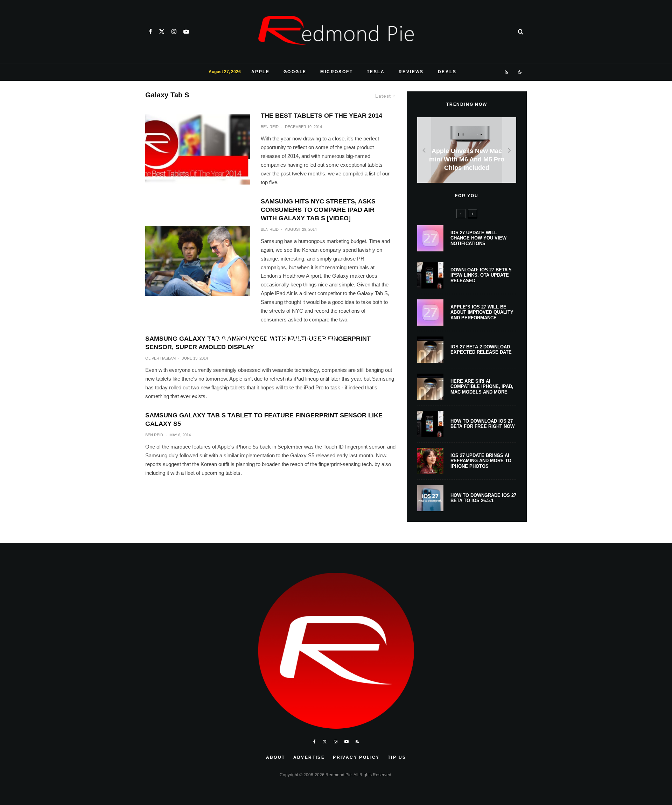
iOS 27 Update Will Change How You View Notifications (478, 238)
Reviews (411, 71)
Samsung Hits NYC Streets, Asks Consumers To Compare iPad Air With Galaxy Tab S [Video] (318, 210)
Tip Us (397, 757)
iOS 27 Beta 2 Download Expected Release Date (481, 349)
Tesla (376, 71)
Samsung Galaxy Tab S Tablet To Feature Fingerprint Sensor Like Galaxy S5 (264, 419)
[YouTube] (186, 31)
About (275, 757)
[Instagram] (174, 31)
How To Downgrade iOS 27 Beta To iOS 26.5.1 (483, 498)
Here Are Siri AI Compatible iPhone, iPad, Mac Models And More (481, 387)
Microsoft (336, 71)
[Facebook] (150, 31)
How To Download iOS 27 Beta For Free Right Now (482, 423)
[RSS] (506, 72)
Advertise (309, 757)
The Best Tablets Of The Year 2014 (321, 115)
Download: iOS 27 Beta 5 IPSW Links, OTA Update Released (480, 275)
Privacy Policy (356, 757)
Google (295, 71)
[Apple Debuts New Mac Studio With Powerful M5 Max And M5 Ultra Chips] (466, 150)
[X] (161, 31)
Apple (260, 71)
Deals (447, 71)
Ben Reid (270, 127)
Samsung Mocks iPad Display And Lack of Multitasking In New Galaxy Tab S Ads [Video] (270, 334)
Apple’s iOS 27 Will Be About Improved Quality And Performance (481, 312)
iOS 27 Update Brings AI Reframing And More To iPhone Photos (480, 461)
